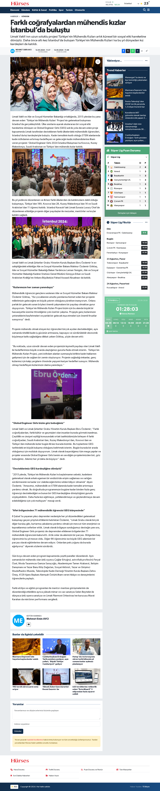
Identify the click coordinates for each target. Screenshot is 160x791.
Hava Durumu (19, 770)
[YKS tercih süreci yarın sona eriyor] (26, 677)
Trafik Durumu (54, 770)
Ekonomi (14, 10)
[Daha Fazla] (138, 51)
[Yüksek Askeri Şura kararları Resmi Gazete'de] (56, 677)
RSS (15, 787)
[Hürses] (19, 3)
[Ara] (144, 10)
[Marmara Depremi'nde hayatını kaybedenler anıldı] (26, 647)
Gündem (25, 10)
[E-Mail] (29, 624)
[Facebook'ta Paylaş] (123, 51)
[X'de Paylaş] (128, 51)
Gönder (18, 731)
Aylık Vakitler (113, 331)
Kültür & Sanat (39, 10)
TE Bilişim (146, 787)
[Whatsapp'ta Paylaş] (132, 51)
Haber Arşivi (54, 776)
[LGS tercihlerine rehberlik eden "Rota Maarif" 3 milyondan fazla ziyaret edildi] (86, 677)
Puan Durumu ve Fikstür (93, 770)
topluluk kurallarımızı (35, 740)
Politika (53, 10)
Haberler (14, 16)
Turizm (69, 10)
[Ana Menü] (148, 10)
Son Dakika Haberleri (21, 776)
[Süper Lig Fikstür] (146, 222)
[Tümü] (146, 61)
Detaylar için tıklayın (127, 213)
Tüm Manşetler (125, 770)
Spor (61, 10)
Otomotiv (80, 10)
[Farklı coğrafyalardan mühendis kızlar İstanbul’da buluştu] (56, 84)
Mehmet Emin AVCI (38, 619)
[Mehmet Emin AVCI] (18, 620)
